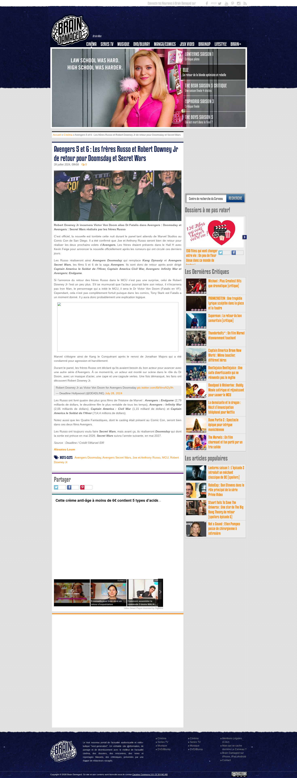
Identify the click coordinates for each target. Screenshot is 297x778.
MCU (165, 457)
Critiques (93, 51)
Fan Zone (237, 51)
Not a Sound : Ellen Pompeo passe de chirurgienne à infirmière (224, 528)
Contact (226, 760)
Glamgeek (222, 58)
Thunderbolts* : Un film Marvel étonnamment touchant (226, 335)
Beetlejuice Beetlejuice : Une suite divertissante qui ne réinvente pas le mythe (225, 372)
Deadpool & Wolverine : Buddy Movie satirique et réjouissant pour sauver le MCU (226, 390)
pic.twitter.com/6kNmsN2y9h (155, 387)
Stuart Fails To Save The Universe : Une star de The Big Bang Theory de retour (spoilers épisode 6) (225, 509)
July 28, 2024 (113, 393)
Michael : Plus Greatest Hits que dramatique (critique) (224, 283)
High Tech (222, 65)
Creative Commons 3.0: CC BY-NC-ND (150, 774)
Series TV (107, 44)
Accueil (57, 135)
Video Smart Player (133, 608)
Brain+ (236, 44)
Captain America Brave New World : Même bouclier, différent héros (224, 355)
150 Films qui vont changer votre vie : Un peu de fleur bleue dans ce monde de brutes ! (201, 257)
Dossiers (93, 58)
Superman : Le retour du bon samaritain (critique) (225, 318)
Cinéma (91, 44)
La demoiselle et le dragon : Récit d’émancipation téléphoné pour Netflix (224, 407)
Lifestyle (220, 44)
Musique (123, 44)
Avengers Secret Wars (116, 457)
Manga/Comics (165, 44)
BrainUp (204, 44)
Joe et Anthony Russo (146, 457)
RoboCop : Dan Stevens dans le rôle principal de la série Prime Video (226, 490)
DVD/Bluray (141, 44)
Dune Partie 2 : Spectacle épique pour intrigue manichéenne (223, 424)
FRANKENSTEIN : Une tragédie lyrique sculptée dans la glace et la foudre (226, 303)
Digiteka (159, 608)
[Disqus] (117, 670)
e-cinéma (93, 65)
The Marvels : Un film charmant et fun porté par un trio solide (225, 442)
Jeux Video (187, 44)
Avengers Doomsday (88, 457)
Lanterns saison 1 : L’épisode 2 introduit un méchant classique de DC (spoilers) (226, 472)
